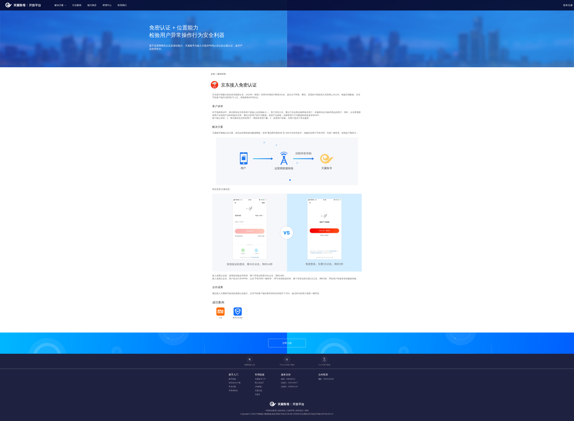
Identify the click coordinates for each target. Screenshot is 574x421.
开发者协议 (233, 390)
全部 (213, 74)
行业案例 (76, 5)
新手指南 (232, 379)
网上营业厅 (259, 383)
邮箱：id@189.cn (288, 379)
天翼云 (257, 394)
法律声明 (290, 410)
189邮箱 (258, 387)
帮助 (307, 410)
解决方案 (59, 5)
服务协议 (282, 410)
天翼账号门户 (260, 379)
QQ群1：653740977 (289, 383)
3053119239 (328, 379)
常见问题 (232, 387)
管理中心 (107, 5)
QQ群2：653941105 (289, 387)
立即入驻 (287, 343)
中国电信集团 (271, 410)
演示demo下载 (235, 383)
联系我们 (122, 5)
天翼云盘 (258, 390)
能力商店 (91, 5)
